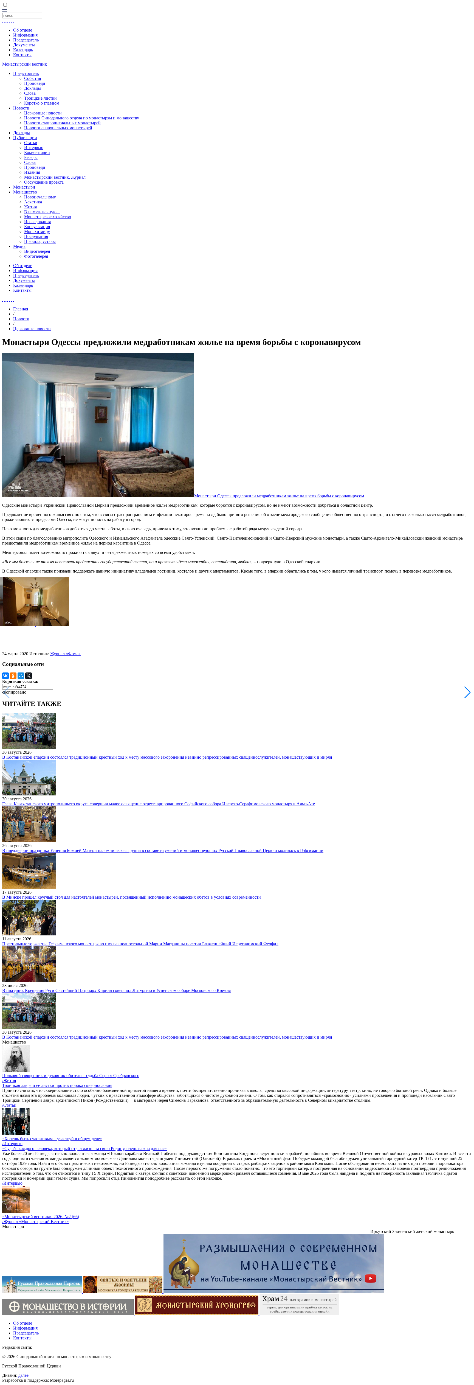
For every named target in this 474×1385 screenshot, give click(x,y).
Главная (20, 309)
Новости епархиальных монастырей (58, 127)
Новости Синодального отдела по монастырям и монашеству (81, 118)
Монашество (25, 192)
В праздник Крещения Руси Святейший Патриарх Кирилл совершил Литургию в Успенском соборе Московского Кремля (116, 990)
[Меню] (4, 10)
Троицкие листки (40, 98)
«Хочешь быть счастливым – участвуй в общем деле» (52, 1138)
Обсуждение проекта (44, 182)
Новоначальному (40, 197)
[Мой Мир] (21, 675)
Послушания (36, 236)
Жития (30, 206)
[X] (28, 675)
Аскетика (33, 202)
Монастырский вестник (24, 64)
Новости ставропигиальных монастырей (62, 122)
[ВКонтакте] (5, 675)
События (32, 78)
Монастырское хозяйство (47, 216)
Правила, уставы (40, 241)
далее (23, 1375)
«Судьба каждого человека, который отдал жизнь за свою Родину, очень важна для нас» (84, 1148)
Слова (30, 93)
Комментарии (37, 152)
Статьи (30, 142)
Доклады (32, 88)
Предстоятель (26, 73)
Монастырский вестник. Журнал (55, 177)
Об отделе (22, 30)
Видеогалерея (37, 251)
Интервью (33, 147)
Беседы (31, 157)
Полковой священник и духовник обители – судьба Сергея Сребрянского (70, 1075)
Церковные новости (43, 113)
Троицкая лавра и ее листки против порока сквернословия (57, 1085)
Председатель (26, 40)
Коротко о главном (41, 103)
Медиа (19, 246)
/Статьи (9, 1105)
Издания (32, 172)
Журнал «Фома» (65, 653)
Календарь (23, 49)
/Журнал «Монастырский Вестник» (35, 1221)
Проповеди (34, 83)
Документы (24, 45)
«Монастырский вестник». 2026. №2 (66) (40, 1216)
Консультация (37, 226)
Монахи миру (37, 231)
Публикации (25, 137)
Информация (25, 35)
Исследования (37, 221)
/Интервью (12, 1143)
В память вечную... (42, 211)
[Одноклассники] (13, 675)
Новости (21, 108)
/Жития (9, 1080)
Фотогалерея (36, 256)
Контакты (22, 54)
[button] (467, 692)
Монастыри (24, 187)
